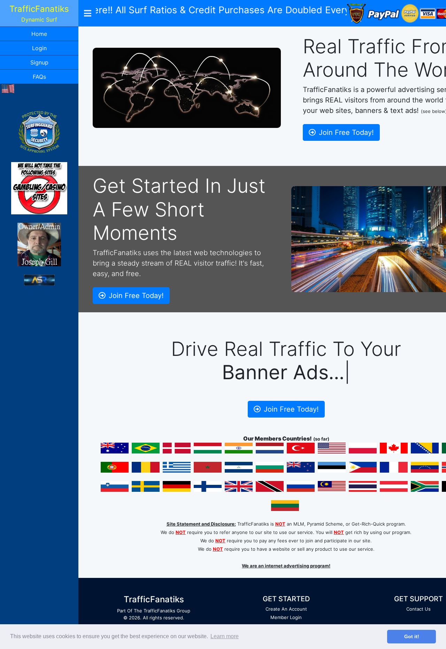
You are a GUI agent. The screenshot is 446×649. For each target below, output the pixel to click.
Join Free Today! (345, 132)
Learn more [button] (224, 636)
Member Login (286, 617)
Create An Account (286, 609)
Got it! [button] (411, 636)
